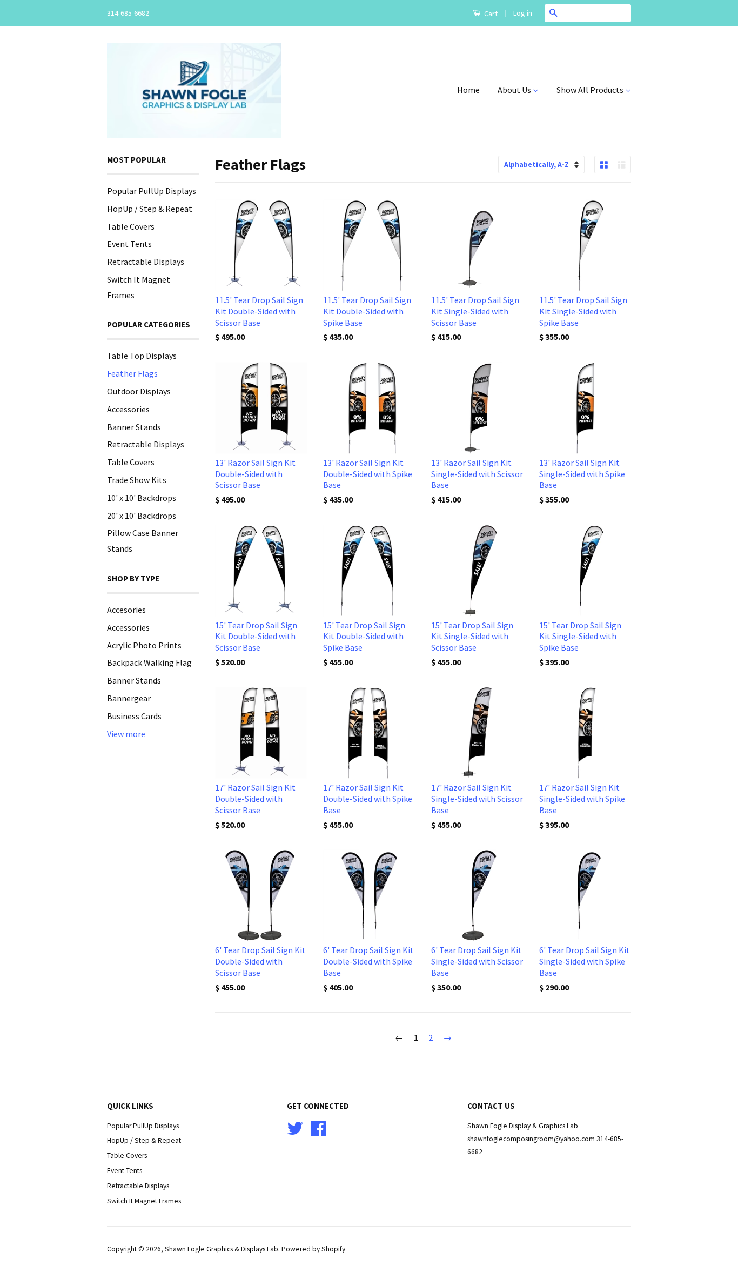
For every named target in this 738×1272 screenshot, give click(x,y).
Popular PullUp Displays (151, 190)
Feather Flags (132, 373)
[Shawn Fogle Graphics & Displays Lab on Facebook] (318, 1132)
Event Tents (129, 243)
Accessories (128, 409)
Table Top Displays (142, 355)
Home (468, 89)
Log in (522, 13)
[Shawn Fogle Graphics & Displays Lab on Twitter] (295, 1132)
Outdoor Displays (139, 391)
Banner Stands (134, 426)
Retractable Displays (145, 261)
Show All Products (590, 89)
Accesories (126, 609)
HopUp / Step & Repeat (149, 208)
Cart (490, 13)
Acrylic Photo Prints (144, 645)
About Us (515, 89)
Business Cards (134, 716)
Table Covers (131, 226)
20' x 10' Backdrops (141, 515)
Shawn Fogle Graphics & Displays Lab (221, 1249)
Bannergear (129, 698)
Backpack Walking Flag (149, 662)
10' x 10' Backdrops (141, 497)
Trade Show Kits (136, 479)
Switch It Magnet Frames (144, 1201)
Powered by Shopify (313, 1249)
